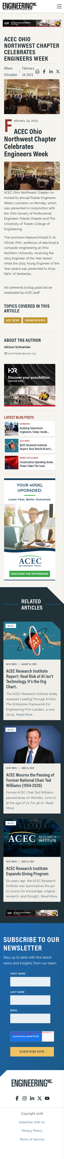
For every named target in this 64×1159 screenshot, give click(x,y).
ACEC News (12, 320)
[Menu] (59, 6)
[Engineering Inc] (32, 1083)
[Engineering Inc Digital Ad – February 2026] (29, 529)
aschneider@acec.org (22, 353)
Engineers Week (35, 320)
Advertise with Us (32, 1122)
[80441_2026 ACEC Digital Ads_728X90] (32, 23)
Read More (24, 714)
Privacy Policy (32, 1130)
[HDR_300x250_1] (29, 385)
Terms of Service (32, 1139)
